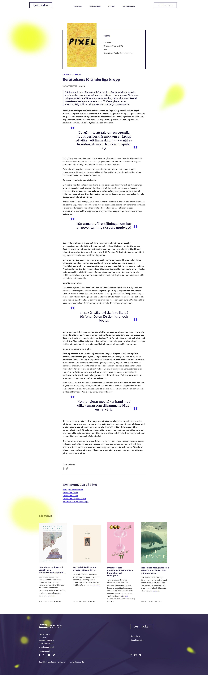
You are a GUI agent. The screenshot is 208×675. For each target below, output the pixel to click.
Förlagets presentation (73, 489)
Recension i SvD (70, 492)
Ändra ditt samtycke (77, 662)
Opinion (111, 6)
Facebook (64, 468)
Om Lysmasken (129, 6)
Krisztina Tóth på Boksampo (76, 501)
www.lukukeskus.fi (46, 647)
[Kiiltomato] (165, 7)
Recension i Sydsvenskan (74, 498)
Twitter (67, 468)
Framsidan (77, 6)
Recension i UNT (70, 495)
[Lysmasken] (40, 7)
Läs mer (51, 596)
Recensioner (95, 6)
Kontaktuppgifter (46, 651)
